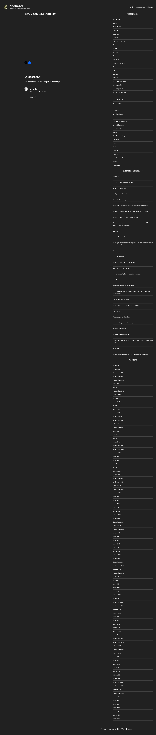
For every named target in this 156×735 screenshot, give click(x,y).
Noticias (115, 132)
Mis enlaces (117, 129)
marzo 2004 (116, 715)
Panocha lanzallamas (120, 328)
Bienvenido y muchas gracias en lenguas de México (130, 205)
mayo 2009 (116, 504)
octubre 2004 (117, 690)
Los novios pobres (119, 257)
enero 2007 (116, 598)
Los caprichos (117, 118)
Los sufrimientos (118, 125)
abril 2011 (116, 435)
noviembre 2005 (118, 642)
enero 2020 (116, 369)
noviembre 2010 (118, 449)
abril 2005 (116, 668)
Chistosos (116, 34)
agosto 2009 (117, 493)
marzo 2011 (116, 438)
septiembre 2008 (118, 529)
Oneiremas (116, 140)
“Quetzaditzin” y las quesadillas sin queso (127, 274)
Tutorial (115, 154)
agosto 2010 (117, 453)
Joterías (115, 78)
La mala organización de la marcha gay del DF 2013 (130, 211)
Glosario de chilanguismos (122, 200)
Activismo (116, 19)
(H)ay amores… (118, 348)
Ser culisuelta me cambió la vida (124, 262)
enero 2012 (116, 413)
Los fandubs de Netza (120, 237)
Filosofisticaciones (119, 63)
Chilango (116, 30)
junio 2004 (116, 704)
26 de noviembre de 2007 (38, 92)
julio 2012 (116, 398)
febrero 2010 (117, 471)
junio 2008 (116, 540)
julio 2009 (116, 497)
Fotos (114, 67)
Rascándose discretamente (122, 334)
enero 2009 (116, 518)
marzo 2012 (116, 405)
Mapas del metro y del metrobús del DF (126, 217)
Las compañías (118, 89)
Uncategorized (118, 158)
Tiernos (115, 150)
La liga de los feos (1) (120, 194)
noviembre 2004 (118, 686)
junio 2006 (116, 620)
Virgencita (116, 311)
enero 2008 (116, 558)
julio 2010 (116, 457)
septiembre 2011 (118, 427)
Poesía (115, 143)
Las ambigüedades (119, 81)
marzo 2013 (116, 387)
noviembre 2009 (118, 482)
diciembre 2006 (118, 602)
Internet (115, 74)
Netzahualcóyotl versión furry (123, 323)
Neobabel (16, 6)
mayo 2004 (116, 708)
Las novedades (118, 100)
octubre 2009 (117, 486)
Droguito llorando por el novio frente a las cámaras (130, 354)
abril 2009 (116, 507)
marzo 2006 (116, 628)
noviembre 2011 (118, 420)
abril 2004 (116, 711)
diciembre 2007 (118, 562)
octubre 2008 (117, 526)
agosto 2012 (117, 395)
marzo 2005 (116, 671)
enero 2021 (116, 365)
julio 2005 (116, 657)
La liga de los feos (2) (120, 188)
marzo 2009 (116, 511)
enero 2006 (116, 635)
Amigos (115, 231)
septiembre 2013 (118, 380)
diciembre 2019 (118, 373)
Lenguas (116, 110)
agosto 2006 (117, 613)
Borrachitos (117, 27)
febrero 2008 (117, 555)
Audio (115, 23)
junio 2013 (116, 384)
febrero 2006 (117, 631)
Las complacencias (119, 92)
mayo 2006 (116, 624)
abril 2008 (116, 548)
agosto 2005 (117, 653)
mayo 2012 (116, 402)
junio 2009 (116, 500)
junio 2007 (116, 584)
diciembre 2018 (118, 376)
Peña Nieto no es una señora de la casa (126, 305)
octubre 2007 (117, 569)
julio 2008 (116, 537)
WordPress (126, 728)
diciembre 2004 (118, 682)
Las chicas (116, 280)
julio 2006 (116, 617)
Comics (115, 38)
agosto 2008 (117, 533)
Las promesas (117, 103)
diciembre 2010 (118, 446)
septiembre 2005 (118, 649)
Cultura (115, 45)
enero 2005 (116, 679)
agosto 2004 (117, 697)
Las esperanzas (118, 96)
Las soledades (118, 107)
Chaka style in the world (121, 299)
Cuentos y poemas (119, 41)
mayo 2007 (116, 588)
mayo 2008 (116, 544)
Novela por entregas (120, 136)
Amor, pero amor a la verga (122, 268)
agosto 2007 (117, 577)
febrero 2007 (117, 595)
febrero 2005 (117, 675)
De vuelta (116, 176)
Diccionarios (117, 56)
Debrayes (116, 52)
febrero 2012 (117, 409)
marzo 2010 (116, 467)
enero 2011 (116, 442)
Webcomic (116, 165)
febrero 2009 (117, 515)
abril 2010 (116, 464)
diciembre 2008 (118, 522)
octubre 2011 (117, 424)
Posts (114, 147)
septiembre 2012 (118, 391)
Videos (115, 161)
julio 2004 (116, 700)
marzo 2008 (116, 551)
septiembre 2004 (118, 693)
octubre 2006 (117, 609)
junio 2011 (116, 431)
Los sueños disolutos (120, 121)
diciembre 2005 (118, 639)
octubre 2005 (117, 646)
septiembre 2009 (118, 489)
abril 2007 (116, 591)
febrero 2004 (117, 719)
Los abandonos (118, 114)
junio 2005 (116, 660)
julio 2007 (116, 580)
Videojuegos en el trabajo (121, 317)
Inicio (132, 7)
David (115, 49)
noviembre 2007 (118, 566)
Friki (114, 70)
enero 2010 (116, 475)
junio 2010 (116, 460)
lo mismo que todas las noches (123, 286)
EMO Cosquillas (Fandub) (40, 13)
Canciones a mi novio (120, 251)
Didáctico (116, 60)
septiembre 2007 (118, 573)
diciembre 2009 (118, 478)
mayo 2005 (116, 664)
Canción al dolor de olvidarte (123, 182)
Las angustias (117, 85)
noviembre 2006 (118, 606)
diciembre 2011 (118, 416)
